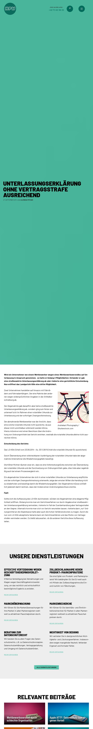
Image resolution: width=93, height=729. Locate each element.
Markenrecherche (61, 603)
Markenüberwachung (17, 603)
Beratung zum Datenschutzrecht (15, 633)
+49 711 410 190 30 (56, 10)
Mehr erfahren (11, 595)
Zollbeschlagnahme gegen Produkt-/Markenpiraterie (66, 571)
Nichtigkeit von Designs (64, 632)
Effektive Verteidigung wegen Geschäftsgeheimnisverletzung (22, 572)
